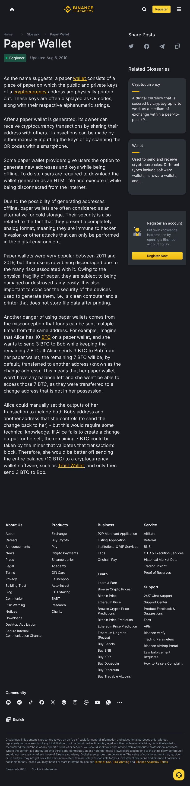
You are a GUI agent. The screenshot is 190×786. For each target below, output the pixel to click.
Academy (59, 566)
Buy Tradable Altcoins (114, 676)
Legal (10, 566)
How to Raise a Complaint (163, 663)
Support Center (155, 602)
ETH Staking (61, 592)
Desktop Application (21, 624)
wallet (80, 78)
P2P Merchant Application (117, 534)
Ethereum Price (109, 602)
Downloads (14, 618)
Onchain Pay (107, 559)
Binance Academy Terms (152, 762)
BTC (46, 337)
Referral (150, 540)
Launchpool (60, 579)
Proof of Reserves (157, 572)
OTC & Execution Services (164, 553)
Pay (54, 546)
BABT (56, 598)
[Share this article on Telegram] (162, 46)
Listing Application (112, 540)
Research (59, 605)
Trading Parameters (159, 639)
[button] (179, 9)
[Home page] (78, 9)
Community (14, 598)
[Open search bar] (143, 9)
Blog (9, 592)
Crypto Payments (65, 553)
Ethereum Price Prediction (117, 626)
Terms (10, 572)
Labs (101, 553)
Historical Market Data (160, 559)
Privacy (11, 579)
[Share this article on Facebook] (146, 46)
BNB (147, 546)
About (10, 534)
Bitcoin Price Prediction (115, 620)
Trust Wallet (71, 465)
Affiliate (149, 534)
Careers (11, 540)
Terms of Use (102, 762)
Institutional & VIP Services (118, 546)
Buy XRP (104, 657)
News (10, 553)
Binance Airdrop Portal (161, 646)
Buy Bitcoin (106, 644)
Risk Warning (15, 605)
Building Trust (16, 585)
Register (161, 9)
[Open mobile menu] (178, 9)
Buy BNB (104, 650)
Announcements (18, 546)
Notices (11, 611)
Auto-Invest (60, 585)
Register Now (157, 256)
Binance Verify (154, 633)
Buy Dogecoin (108, 663)
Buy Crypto (60, 540)
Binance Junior (63, 559)
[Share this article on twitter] (131, 46)
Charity (57, 611)
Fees (147, 620)
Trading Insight (155, 566)
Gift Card (58, 572)
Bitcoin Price (107, 596)
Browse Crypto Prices (114, 589)
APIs (147, 626)
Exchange (59, 534)
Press (10, 559)
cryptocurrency (30, 92)
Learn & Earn (107, 583)
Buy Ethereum (108, 670)
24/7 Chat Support (158, 596)
